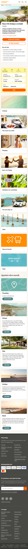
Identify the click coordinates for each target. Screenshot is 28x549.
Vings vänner (4, 538)
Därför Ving (4, 455)
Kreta (15, 524)
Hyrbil (2, 527)
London (16, 519)
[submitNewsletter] (25, 488)
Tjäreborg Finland (4, 546)
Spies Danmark (23, 544)
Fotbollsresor (4, 530)
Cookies (3, 544)
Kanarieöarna (17, 526)
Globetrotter (10, 546)
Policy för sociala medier (20, 456)
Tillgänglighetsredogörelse (19, 459)
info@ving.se (16, 546)
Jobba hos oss (4, 451)
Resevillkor (17, 449)
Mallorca (16, 521)
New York (16, 531)
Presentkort (4, 515)
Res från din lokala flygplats (5, 512)
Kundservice (17, 445)
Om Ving (3, 445)
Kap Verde (16, 538)
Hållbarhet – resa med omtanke (6, 447)
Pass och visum (18, 452)
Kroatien (16, 536)
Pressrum (3, 453)
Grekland (16, 528)
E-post (2, 485)
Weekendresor (17, 514)
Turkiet (4, 26)
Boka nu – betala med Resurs (6, 535)
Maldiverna (17, 533)
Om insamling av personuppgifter (9, 492)
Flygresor (16, 516)
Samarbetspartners (6, 525)
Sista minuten (17, 512)
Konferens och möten (6, 520)
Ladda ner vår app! (5, 501)
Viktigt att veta (17, 447)
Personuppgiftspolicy (10, 544)
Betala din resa (4, 532)
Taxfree (3, 518)
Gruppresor (4, 523)
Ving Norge (17, 544)
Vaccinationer (17, 454)
